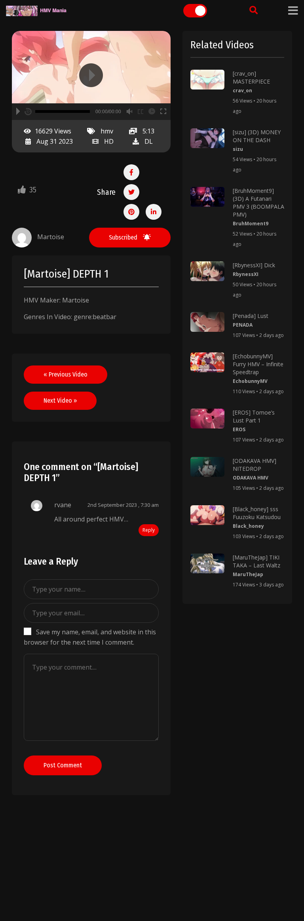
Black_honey (248, 526)
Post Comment (63, 765)
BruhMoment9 (250, 223)
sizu (238, 149)
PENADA (243, 325)
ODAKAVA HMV (250, 477)
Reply (148, 530)
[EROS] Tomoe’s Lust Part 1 (254, 416)
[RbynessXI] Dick (254, 265)
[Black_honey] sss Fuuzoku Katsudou (257, 513)
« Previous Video (65, 374)
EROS (239, 429)
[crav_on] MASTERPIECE (251, 77)
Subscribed (124, 237)
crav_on (242, 90)
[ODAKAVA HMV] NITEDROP (254, 464)
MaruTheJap (248, 574)
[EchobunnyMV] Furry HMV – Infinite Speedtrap (258, 364)
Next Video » (60, 400)
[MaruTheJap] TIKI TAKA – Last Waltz (256, 561)
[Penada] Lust (250, 316)
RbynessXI (245, 274)
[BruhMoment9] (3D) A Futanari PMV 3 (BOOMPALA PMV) (258, 202)
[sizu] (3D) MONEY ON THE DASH (257, 136)
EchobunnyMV (250, 381)
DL (148, 141)
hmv (107, 131)
